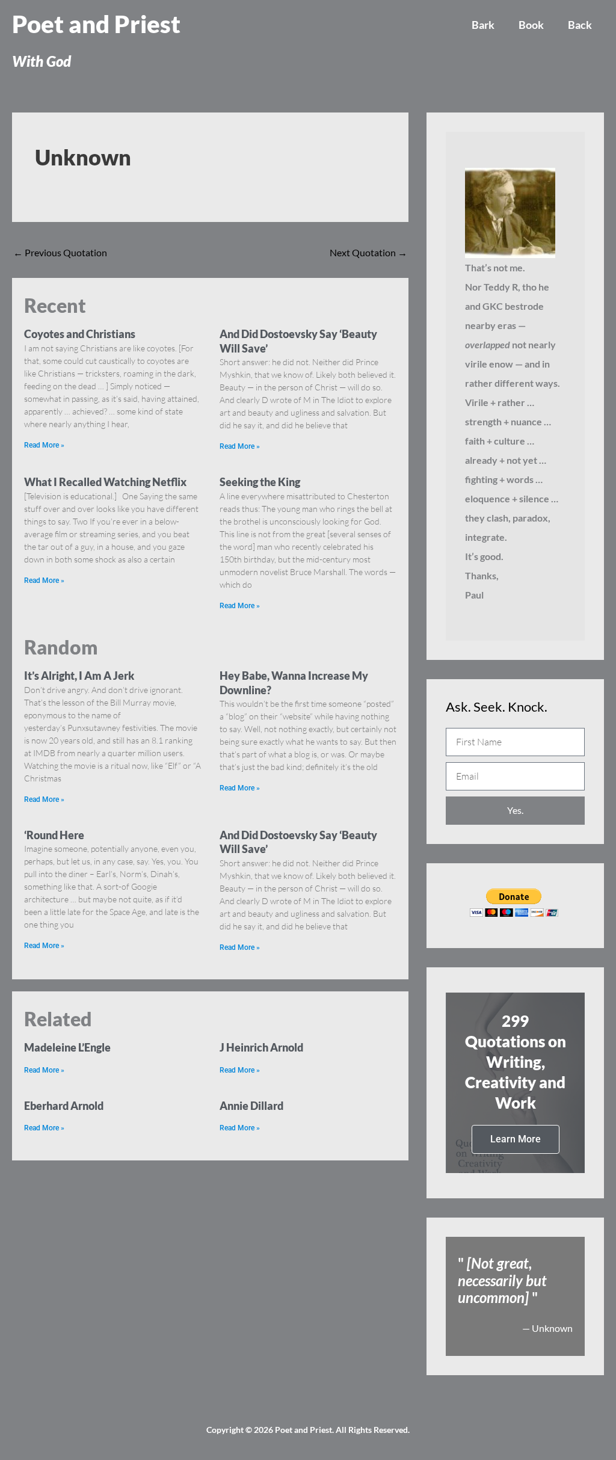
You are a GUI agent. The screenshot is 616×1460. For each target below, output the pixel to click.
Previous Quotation (60, 252)
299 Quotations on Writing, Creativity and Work (515, 1061)
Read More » (44, 445)
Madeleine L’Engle (67, 1047)
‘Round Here (54, 835)
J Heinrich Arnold (261, 1047)
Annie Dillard (251, 1105)
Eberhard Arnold (63, 1105)
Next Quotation (368, 252)
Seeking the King (260, 481)
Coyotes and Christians (79, 333)
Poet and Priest (96, 24)
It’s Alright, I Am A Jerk (79, 675)
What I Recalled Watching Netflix (105, 481)
